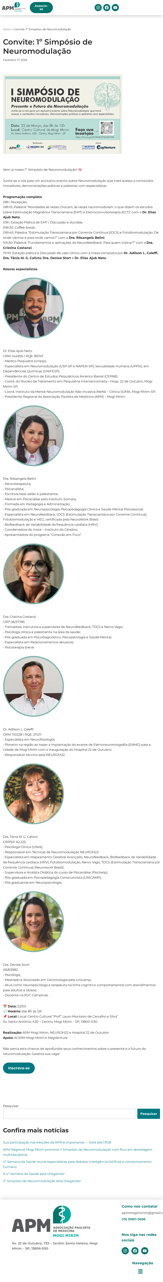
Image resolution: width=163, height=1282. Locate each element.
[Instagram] (98, 7)
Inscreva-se (19, 1068)
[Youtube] (115, 7)
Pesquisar (10, 1106)
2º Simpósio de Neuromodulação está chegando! (42, 1181)
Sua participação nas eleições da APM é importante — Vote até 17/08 (57, 1142)
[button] (140, 1271)
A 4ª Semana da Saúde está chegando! (33, 1174)
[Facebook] (106, 7)
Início (7, 29)
